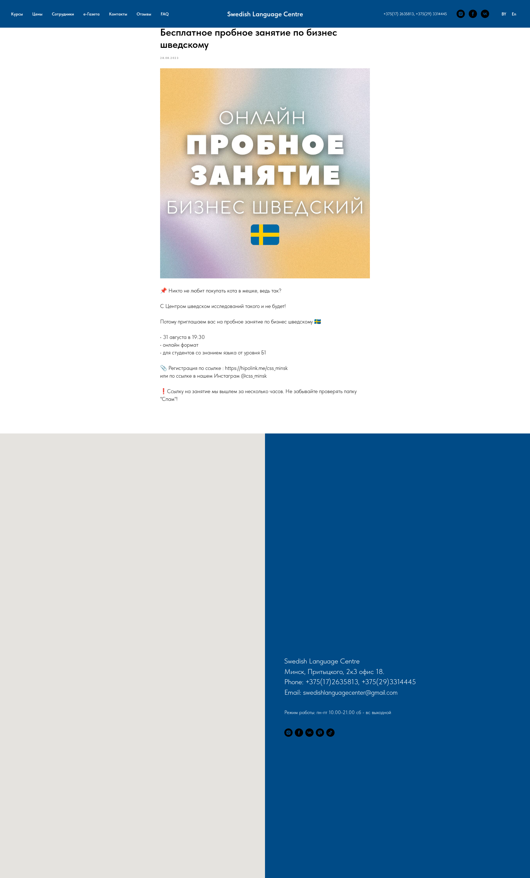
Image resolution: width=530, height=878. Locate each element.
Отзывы (144, 14)
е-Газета (91, 14)
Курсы (17, 14)
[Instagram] (461, 14)
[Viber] (320, 732)
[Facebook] (473, 14)
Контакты (118, 14)
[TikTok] (330, 732)
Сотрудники (63, 14)
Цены (37, 14)
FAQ (165, 14)
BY (504, 14)
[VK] (485, 14)
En (514, 14)
